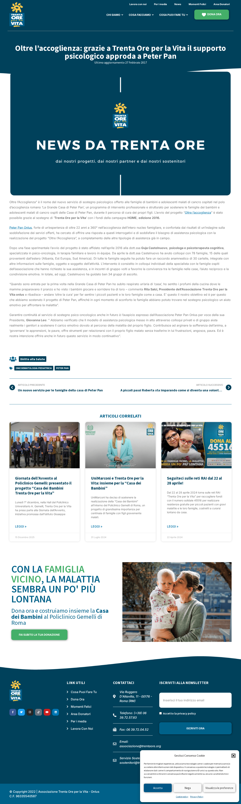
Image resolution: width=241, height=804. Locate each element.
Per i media (160, 4)
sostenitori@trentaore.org (138, 763)
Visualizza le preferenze (219, 788)
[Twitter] (21, 712)
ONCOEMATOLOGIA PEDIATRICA (34, 368)
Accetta (157, 788)
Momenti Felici (197, 4)
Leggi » (21, 526)
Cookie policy (182, 796)
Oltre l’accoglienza (198, 212)
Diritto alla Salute (32, 359)
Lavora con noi (137, 4)
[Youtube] (47, 712)
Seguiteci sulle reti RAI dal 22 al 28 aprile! (194, 481)
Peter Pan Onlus (20, 227)
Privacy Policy (196, 796)
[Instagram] (30, 712)
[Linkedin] (55, 712)
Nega (188, 788)
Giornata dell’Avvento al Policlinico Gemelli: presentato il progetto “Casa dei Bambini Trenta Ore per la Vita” (43, 486)
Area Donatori (222, 4)
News (177, 4)
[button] (233, 756)
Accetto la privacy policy (179, 713)
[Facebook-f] (12, 712)
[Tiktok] (38, 712)
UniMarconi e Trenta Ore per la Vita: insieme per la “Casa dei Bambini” (117, 483)
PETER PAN (62, 368)
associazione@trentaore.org (140, 746)
